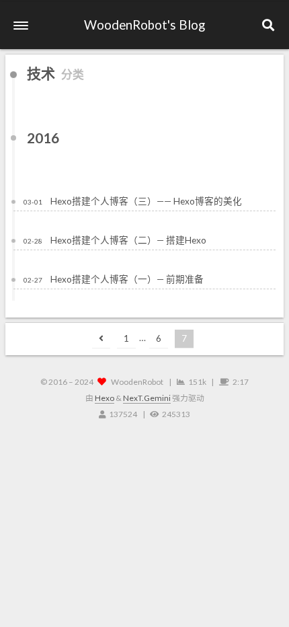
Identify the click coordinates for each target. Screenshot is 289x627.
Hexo (104, 398)
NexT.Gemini (147, 398)
